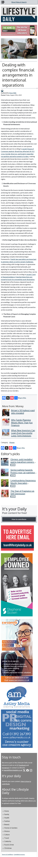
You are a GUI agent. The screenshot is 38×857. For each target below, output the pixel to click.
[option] (19, 30)
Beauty (13, 496)
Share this (22, 398)
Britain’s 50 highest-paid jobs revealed (23, 411)
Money (12, 442)
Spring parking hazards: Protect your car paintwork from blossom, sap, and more (23, 473)
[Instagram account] (31, 770)
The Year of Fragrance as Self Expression (22, 492)
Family (6, 814)
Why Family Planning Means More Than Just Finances (22, 423)
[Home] (19, 14)
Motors (13, 475)
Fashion (7, 821)
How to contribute (19, 519)
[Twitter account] (24, 770)
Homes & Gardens (10, 828)
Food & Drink (9, 845)
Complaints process (19, 854)
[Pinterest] (12, 398)
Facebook (22, 765)
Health (13, 465)
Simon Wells (12, 93)
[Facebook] (4, 398)
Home (6, 811)
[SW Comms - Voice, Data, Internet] (19, 650)
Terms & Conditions (7, 854)
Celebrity (7, 841)
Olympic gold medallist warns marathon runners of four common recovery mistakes (23, 463)
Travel (6, 838)
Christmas (8, 848)
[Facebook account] (27, 770)
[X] (8, 398)
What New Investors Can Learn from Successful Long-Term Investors (23, 433)
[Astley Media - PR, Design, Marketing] (19, 716)
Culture (7, 835)
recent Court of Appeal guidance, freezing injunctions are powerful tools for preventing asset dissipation (18, 276)
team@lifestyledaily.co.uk (13, 770)
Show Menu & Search (18, 2)
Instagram (5, 768)
